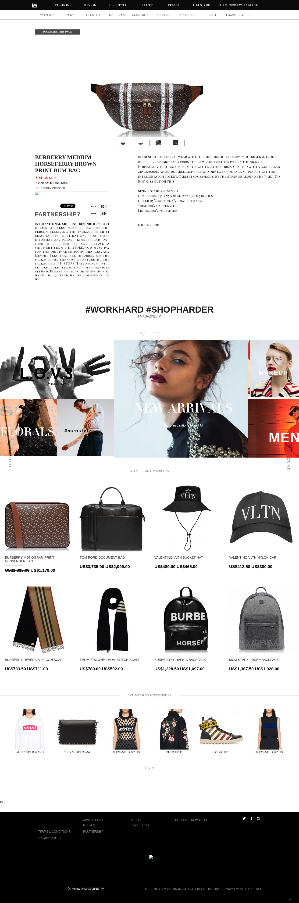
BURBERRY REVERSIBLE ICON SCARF (35, 660)
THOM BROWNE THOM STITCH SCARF (110, 660)
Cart (212, 15)
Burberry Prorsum (51, 188)
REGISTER (242, 15)
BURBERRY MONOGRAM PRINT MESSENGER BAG (29, 559)
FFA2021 (174, 5)
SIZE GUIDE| (8, 455)
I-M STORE (202, 5)
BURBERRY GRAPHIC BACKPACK (180, 660)
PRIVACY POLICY (50, 838)
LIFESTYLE (118, 5)
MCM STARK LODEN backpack (254, 660)
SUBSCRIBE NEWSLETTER (193, 820)
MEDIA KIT (90, 824)
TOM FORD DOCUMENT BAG (102, 557)
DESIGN (90, 5)
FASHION (62, 5)
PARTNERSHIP (93, 831)
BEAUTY (146, 5)
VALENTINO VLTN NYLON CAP (252, 557)
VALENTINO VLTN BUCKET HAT (178, 557)
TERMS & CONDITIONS (54, 831)
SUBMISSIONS (138, 824)
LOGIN (230, 15)
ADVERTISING (93, 820)
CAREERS (135, 820)
